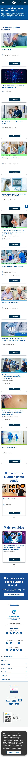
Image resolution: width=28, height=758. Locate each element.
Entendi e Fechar (14, 752)
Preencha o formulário (14, 594)
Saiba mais (15, 63)
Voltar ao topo (14, 605)
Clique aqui (16, 714)
